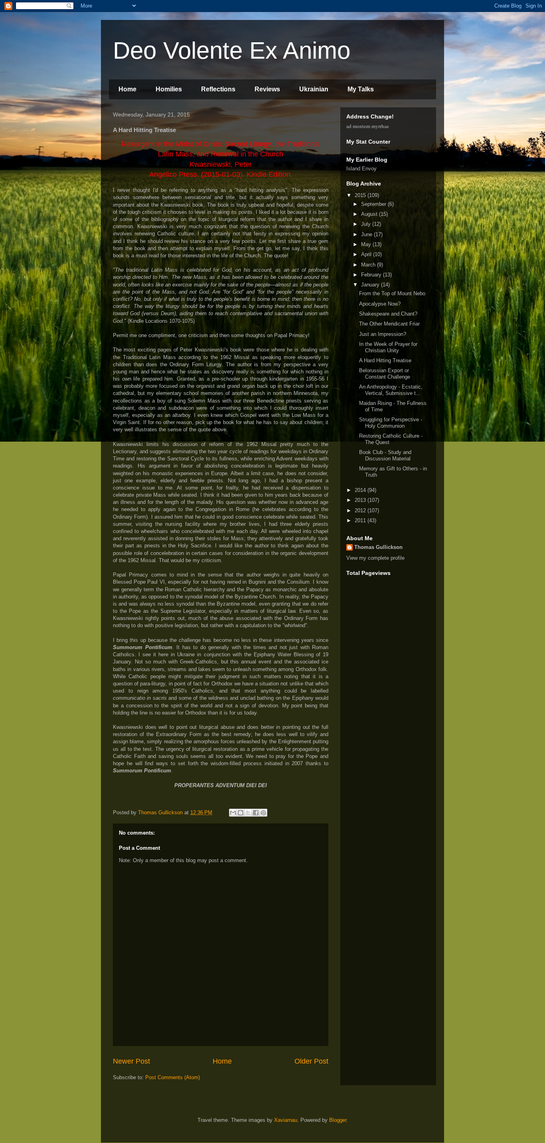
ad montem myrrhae (367, 126)
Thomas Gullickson (378, 547)
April (367, 254)
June (367, 234)
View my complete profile (375, 558)
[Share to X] (248, 813)
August (370, 214)
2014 (361, 490)
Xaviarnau (285, 1120)
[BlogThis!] (241, 813)
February (372, 275)
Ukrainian (313, 89)
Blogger (337, 1120)
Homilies (169, 89)
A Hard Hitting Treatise (385, 360)
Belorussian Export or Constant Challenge (384, 373)
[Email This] (233, 813)
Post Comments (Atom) (172, 1077)
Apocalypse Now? (380, 304)
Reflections (218, 89)
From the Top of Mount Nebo (392, 293)
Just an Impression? (382, 334)
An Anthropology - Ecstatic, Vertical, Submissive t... (391, 390)
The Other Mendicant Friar (389, 324)
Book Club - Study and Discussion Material (385, 455)
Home (127, 89)
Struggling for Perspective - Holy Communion (390, 423)
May (367, 244)
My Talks (361, 89)
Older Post (311, 1061)
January (371, 285)
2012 (361, 510)
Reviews (267, 89)
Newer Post (131, 1061)
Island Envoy (361, 169)
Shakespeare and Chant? (388, 314)
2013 (361, 500)
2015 (361, 195)
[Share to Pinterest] (263, 813)
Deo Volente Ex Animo (231, 50)
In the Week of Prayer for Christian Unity (388, 347)
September (374, 204)
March (369, 265)
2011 (361, 520)
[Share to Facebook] (256, 813)
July (366, 224)
